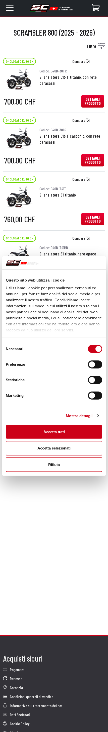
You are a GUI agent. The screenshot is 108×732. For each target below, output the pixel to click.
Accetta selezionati (54, 448)
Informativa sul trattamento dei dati (36, 705)
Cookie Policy (19, 723)
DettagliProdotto (93, 101)
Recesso (15, 678)
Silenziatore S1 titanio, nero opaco (67, 253)
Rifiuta (54, 464)
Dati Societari (19, 714)
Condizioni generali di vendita (31, 696)
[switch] (95, 364)
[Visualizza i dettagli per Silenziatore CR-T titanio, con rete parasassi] (18, 78)
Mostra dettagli (79, 416)
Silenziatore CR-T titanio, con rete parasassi (68, 80)
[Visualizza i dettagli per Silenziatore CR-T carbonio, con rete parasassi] (18, 137)
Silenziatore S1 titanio (57, 195)
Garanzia (16, 687)
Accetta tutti (54, 431)
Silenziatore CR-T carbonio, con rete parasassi (69, 139)
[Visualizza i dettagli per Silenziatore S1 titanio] (18, 196)
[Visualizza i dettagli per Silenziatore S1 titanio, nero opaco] (18, 255)
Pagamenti (17, 669)
